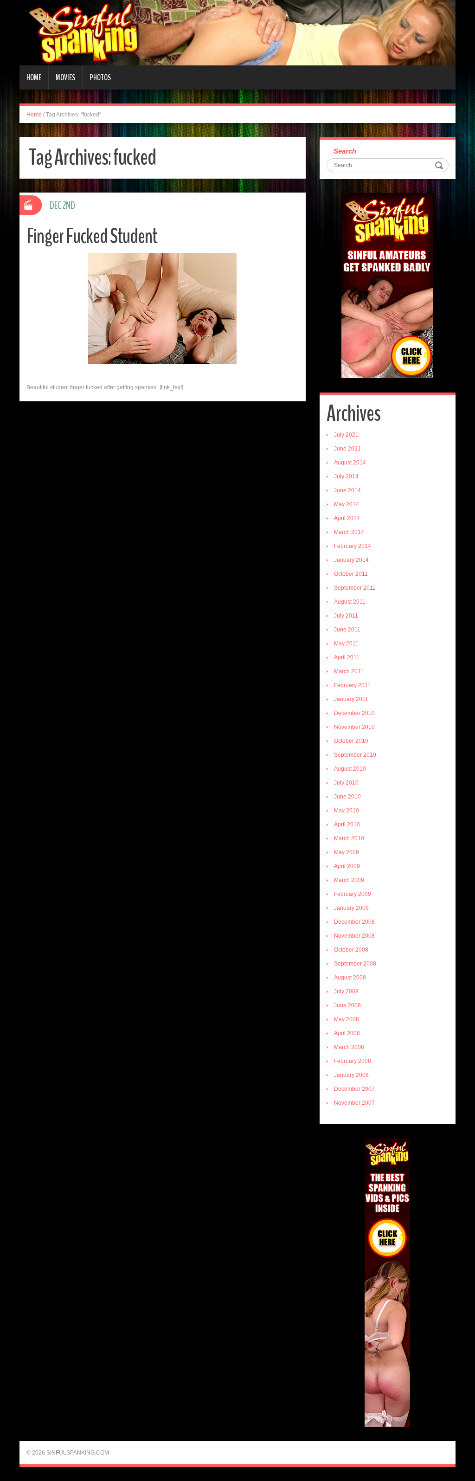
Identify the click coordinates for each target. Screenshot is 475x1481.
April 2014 (347, 518)
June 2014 (347, 490)
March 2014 (349, 532)
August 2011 (350, 602)
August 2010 (350, 769)
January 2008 (351, 1075)
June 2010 (347, 796)
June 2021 (347, 448)
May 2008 (346, 1019)
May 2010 (346, 810)
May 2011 (346, 643)
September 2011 (355, 588)
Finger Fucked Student (91, 236)
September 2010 (355, 755)
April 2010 (347, 824)
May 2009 (346, 852)
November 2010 (354, 727)
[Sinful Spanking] (237, 32)
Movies (65, 77)
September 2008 (355, 963)
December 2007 (354, 1089)
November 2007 (354, 1103)
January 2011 (351, 699)
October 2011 (351, 574)
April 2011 (346, 657)
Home (33, 77)
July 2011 (346, 615)
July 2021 (346, 434)
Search (345, 151)
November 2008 (354, 936)
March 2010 (349, 838)
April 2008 (347, 1033)
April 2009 (347, 866)
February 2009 (352, 894)
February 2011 (352, 685)
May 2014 (346, 504)
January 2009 (351, 908)
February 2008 (352, 1061)
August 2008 (350, 977)
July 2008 (346, 991)
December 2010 (354, 713)
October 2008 (351, 950)
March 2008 (349, 1047)
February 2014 (352, 546)
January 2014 (351, 560)
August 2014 (350, 462)
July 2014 (346, 476)
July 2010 (346, 782)
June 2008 (347, 1005)
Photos (100, 77)
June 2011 (347, 629)
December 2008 (354, 922)
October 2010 (351, 741)
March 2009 (349, 880)
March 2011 (349, 671)
